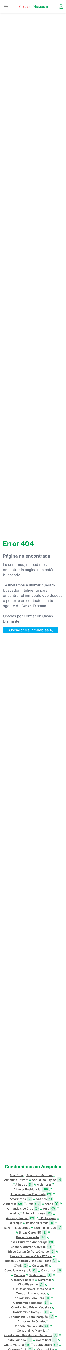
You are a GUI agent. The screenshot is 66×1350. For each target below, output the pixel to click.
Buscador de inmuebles (28, 630)
